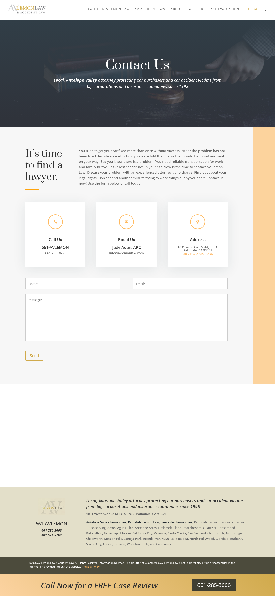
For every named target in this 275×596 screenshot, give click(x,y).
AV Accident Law (150, 9)
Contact (253, 9)
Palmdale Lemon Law (143, 522)
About (176, 9)
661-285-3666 (214, 585)
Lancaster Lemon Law (176, 522)
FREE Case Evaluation (219, 9)
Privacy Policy (91, 566)
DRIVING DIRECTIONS (198, 254)
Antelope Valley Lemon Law (106, 522)
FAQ (190, 9)
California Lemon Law (109, 9)
